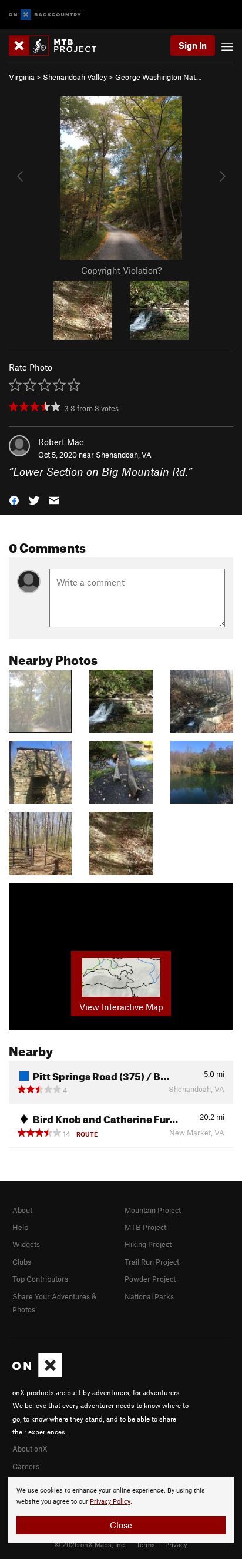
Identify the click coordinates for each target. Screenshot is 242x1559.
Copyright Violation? (121, 270)
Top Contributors (40, 1279)
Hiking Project (148, 1244)
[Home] (58, 45)
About (22, 1210)
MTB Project (145, 1227)
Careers (25, 1466)
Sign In (193, 45)
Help (20, 1227)
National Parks (149, 1296)
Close (121, 1525)
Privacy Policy (110, 1502)
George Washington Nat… (158, 77)
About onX (30, 1448)
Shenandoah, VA (124, 454)
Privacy (176, 1544)
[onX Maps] (37, 1374)
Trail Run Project (152, 1261)
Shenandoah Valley (75, 77)
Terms (145, 1544)
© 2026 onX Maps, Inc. (90, 1544)
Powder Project (150, 1279)
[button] (14, 499)
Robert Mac (61, 441)
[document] (121, 1509)
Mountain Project (153, 1210)
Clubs (21, 1261)
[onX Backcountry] (45, 15)
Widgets (26, 1244)
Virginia (22, 77)
